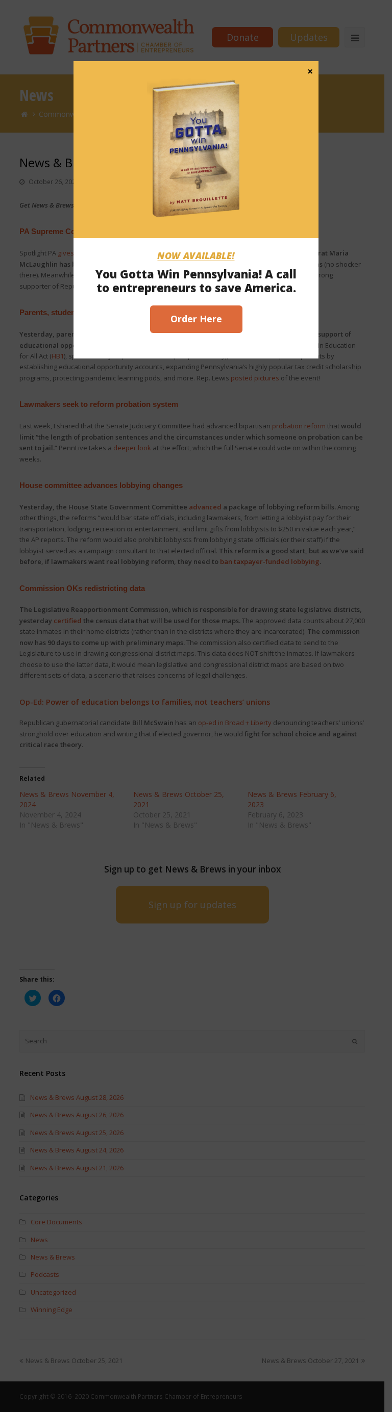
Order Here (196, 319)
